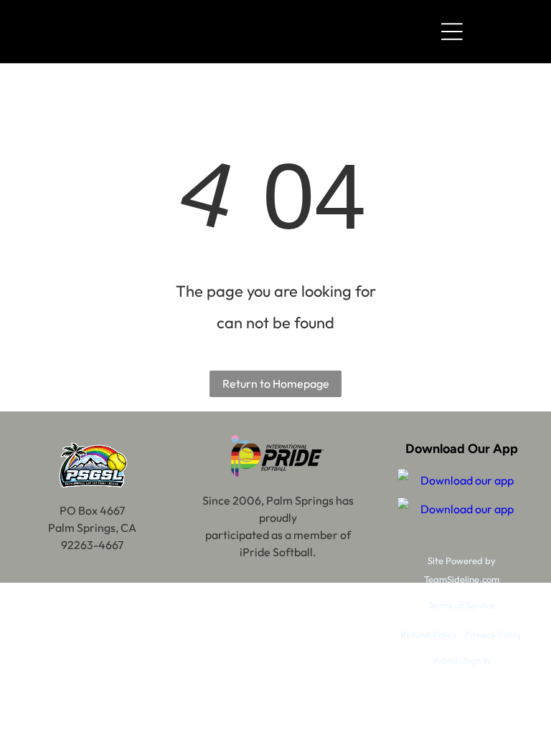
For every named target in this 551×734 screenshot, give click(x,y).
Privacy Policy (493, 634)
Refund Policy (428, 634)
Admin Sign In (461, 660)
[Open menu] (452, 31)
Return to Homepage (275, 383)
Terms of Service (462, 605)
